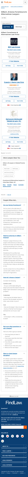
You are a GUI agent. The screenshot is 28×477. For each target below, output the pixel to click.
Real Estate (7, 168)
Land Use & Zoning (8, 172)
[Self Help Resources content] (25, 455)
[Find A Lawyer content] (25, 451)
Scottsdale (21, 184)
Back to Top (14, 396)
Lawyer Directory (5, 6)
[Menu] (2, 2)
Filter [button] (4, 17)
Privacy (8, 473)
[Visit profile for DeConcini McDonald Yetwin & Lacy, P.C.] (14, 113)
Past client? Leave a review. (14, 49)
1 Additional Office (14, 134)
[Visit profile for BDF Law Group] (14, 41)
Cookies (22, 473)
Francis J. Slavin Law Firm (14, 82)
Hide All (9, 194)
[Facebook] (2, 436)
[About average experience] (20, 105)
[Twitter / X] (12, 436)
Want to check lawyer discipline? (10, 354)
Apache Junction (7, 186)
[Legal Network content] (25, 465)
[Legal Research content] (25, 460)
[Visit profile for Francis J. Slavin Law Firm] (14, 76)
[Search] (25, 2)
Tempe (15, 184)
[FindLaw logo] (8, 2)
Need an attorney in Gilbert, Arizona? (12, 236)
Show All (3, 194)
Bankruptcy (15, 168)
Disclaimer (15, 473)
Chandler (9, 184)
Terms (2, 473)
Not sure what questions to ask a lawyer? (12, 327)
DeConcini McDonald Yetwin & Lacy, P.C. (14, 120)
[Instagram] (17, 436)
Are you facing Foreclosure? (12, 205)
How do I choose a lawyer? (11, 277)
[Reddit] (22, 436)
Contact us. (15, 414)
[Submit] (25, 427)
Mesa (4, 184)
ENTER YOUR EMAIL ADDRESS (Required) (11, 424)
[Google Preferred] (2, 441)
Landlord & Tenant (8, 176)
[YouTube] (7, 436)
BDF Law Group (14, 47)
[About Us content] (25, 446)
